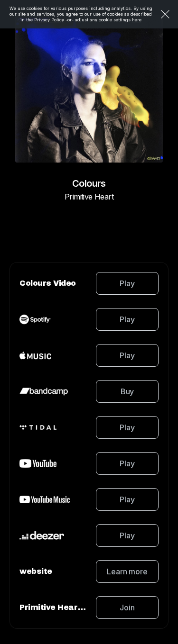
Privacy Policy (49, 19)
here (136, 19)
